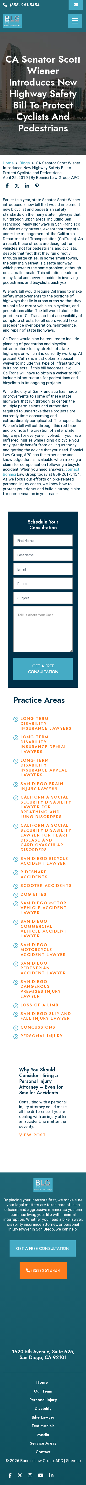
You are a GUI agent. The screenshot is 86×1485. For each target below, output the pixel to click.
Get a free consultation (42, 1248)
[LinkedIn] (51, 1475)
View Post (32, 1135)
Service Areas (43, 1443)
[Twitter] (19, 1475)
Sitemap (73, 1460)
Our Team (43, 1391)
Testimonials (43, 1426)
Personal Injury (43, 1400)
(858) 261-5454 (25, 4)
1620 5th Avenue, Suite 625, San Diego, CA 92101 (43, 1354)
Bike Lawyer (43, 1417)
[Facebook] (10, 1475)
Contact (43, 1452)
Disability (43, 1408)
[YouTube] (40, 1475)
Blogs (25, 163)
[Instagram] (30, 1475)
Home (8, 163)
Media (43, 1434)
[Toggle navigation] (75, 21)
